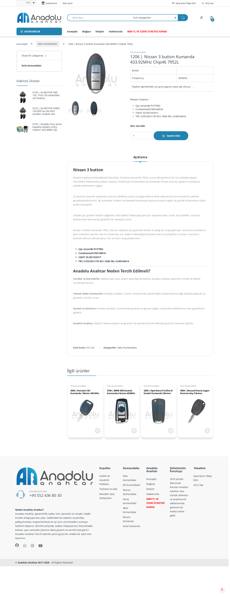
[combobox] (99, 17)
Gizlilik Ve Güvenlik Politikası (104, 480)
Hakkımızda (116, 31)
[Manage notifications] (222, 589)
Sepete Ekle (173, 135)
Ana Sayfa (22, 43)
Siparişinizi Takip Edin (186, 3)
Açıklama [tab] (140, 157)
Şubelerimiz (51, 3)
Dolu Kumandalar (47, 43)
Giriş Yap (209, 3)
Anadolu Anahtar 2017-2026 (34, 562)
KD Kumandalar (131, 485)
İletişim (99, 31)
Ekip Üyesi (68, 3)
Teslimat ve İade (108, 489)
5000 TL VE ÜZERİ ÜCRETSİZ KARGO (147, 31)
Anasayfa (72, 31)
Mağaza (86, 31)
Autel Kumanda (131, 526)
